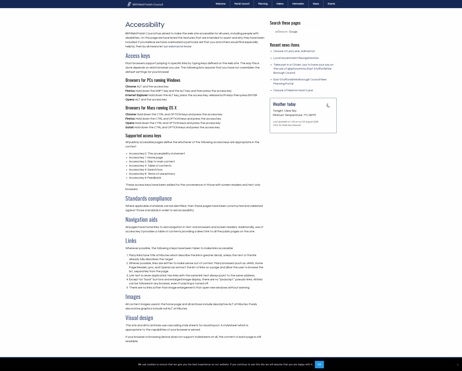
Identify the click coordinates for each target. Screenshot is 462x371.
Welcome (221, 4)
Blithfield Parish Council (147, 4)
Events (331, 4)
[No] (457, 364)
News (316, 4)
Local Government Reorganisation (296, 58)
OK (319, 364)
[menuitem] (220, 4)
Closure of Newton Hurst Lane (293, 90)
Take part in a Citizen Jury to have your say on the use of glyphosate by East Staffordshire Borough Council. (303, 68)
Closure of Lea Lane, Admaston (294, 51)
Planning (263, 4)
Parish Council (241, 4)
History (280, 4)
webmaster (176, 46)
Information (298, 4)
